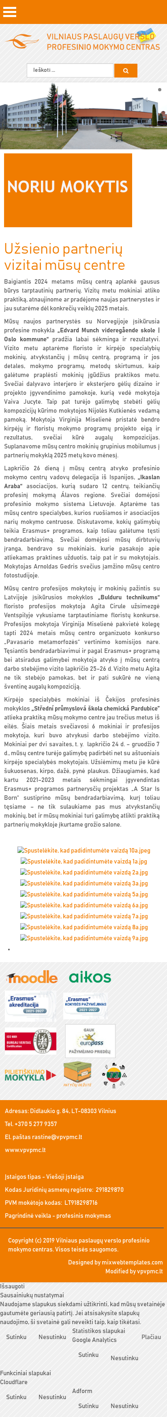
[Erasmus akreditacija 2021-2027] (33, 1007)
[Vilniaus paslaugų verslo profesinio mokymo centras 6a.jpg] (87, 906)
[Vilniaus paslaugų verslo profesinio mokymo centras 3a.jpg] (87, 884)
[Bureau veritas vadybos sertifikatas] (33, 1042)
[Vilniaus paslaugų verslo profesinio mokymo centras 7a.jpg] (87, 917)
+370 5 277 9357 (36, 1124)
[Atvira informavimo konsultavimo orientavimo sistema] (93, 977)
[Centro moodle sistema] (34, 977)
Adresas (16, 1111)
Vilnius (107, 1111)
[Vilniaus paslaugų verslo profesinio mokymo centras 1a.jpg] (87, 862)
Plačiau (151, 1337)
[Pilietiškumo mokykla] (33, 1075)
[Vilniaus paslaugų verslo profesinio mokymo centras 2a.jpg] (87, 873)
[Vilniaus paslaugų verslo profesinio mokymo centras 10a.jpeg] (86, 851)
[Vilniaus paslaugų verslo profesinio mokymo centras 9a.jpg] (87, 939)
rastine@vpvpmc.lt (57, 1137)
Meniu (9, 15)
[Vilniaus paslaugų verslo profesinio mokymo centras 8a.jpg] (87, 928)
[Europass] (93, 1042)
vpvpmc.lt (150, 1271)
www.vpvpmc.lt (25, 1150)
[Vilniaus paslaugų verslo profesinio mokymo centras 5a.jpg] (87, 895)
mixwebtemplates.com (132, 1263)
